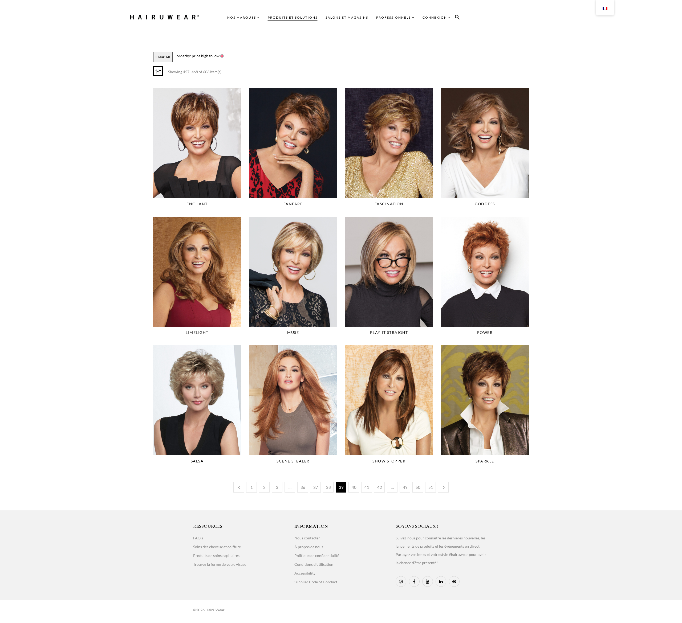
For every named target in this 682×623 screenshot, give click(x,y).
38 (328, 487)
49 (405, 487)
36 (303, 487)
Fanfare (293, 204)
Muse (293, 332)
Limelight (197, 332)
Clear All (163, 57)
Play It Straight (389, 332)
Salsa (197, 461)
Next (443, 487)
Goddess (485, 204)
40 (354, 487)
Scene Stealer (293, 461)
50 (418, 487)
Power (485, 332)
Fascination (389, 204)
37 (315, 487)
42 (379, 487)
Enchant (197, 204)
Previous (238, 487)
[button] (457, 18)
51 (430, 487)
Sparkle (485, 461)
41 (366, 487)
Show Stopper (388, 461)
